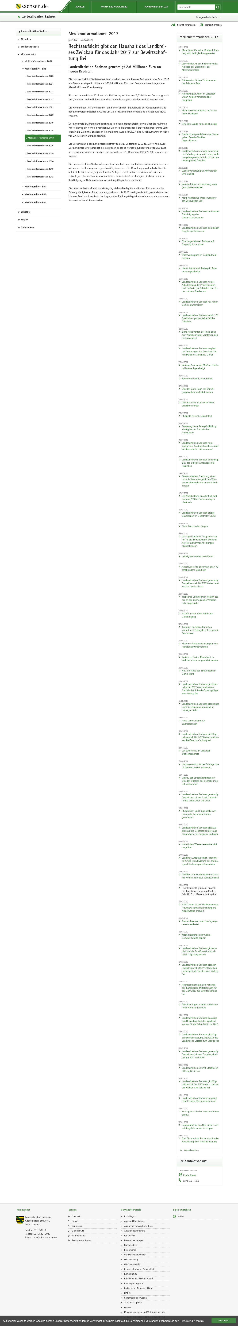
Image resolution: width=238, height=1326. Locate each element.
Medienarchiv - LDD (36, 195)
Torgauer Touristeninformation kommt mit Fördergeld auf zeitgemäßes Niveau (200, 630)
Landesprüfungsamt (133, 1283)
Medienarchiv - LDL (35, 202)
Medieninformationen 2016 (40, 146)
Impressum (77, 1226)
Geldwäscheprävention (135, 1255)
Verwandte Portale (131, 1210)
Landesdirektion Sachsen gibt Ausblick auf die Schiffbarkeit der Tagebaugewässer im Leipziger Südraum (200, 830)
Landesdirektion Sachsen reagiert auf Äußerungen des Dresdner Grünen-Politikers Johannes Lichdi (199, 351)
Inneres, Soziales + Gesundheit (139, 1269)
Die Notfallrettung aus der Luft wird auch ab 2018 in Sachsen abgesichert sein (199, 499)
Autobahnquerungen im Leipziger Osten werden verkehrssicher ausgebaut (198, 96)
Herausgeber (23, 1210)
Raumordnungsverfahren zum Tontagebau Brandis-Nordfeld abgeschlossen (200, 137)
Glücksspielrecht (132, 1264)
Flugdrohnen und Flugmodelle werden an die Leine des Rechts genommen (199, 814)
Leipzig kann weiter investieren (197, 556)
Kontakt (75, 1221)
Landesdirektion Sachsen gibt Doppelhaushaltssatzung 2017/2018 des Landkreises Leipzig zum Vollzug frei (200, 1037)
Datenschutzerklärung (76, 1320)
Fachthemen (27, 227)
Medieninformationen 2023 (40, 92)
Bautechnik (129, 1235)
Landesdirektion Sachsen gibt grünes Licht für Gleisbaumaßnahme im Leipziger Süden (200, 707)
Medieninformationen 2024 (40, 84)
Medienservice (28, 54)
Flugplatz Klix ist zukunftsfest (197, 416)
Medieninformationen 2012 (40, 177)
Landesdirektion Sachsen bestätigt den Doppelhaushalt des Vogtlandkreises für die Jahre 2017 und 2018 (200, 1021)
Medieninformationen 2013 (40, 169)
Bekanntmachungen (133, 1240)
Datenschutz (78, 1231)
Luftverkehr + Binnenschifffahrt (138, 1288)
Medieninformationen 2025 (40, 76)
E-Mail (181, 1216)
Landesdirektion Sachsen (39, 17)
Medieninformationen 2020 (40, 115)
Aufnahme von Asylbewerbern (138, 1226)
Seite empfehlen (182, 1210)
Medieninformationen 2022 (40, 100)
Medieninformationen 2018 (40, 131)
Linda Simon (189, 1175)
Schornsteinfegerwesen (135, 1298)
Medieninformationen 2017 (41, 138)
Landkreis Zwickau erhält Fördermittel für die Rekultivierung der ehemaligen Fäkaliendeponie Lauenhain (200, 860)
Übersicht (76, 1216)
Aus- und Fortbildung (134, 1221)
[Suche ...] (218, 7)
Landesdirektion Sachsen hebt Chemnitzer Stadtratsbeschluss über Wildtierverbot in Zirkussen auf (200, 446)
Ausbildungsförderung (134, 1231)
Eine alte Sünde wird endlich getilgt (199, 124)
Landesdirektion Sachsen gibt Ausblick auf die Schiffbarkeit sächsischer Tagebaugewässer (199, 951)
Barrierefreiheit (79, 1235)
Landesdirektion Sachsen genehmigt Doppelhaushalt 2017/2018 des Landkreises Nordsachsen (200, 583)
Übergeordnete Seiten (207, 17)
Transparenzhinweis (81, 1240)
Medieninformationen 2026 (38, 61)
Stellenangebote (30, 47)
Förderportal (130, 1250)
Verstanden (223, 1320)
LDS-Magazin (130, 1216)
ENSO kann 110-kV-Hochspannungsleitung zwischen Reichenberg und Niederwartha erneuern (200, 907)
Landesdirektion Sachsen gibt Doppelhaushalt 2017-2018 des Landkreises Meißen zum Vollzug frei (200, 737)
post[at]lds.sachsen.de (45, 1237)
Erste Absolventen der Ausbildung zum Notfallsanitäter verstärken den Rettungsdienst (200, 334)
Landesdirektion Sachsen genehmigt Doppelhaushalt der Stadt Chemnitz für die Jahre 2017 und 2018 (200, 797)
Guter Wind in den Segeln (195, 526)
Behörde (25, 212)
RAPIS (127, 1293)
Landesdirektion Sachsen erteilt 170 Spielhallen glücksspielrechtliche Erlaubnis (200, 318)
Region (24, 220)
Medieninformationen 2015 (40, 153)
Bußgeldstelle (130, 1245)
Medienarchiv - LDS (35, 69)
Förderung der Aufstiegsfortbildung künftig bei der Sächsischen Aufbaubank (199, 429)
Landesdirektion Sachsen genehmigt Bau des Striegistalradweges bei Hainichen (200, 462)
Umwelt (127, 1307)
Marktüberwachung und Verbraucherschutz (144, 1312)
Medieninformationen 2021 (40, 107)
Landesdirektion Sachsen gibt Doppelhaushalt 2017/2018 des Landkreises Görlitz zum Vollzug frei (200, 1084)
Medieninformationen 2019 (40, 123)
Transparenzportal (133, 1302)
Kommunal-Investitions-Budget (138, 1278)
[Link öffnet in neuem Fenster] (32, 8)
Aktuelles (26, 39)
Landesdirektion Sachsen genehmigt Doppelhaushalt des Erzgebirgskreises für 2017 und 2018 (200, 1054)
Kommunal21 (130, 1274)
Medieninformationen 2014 (40, 161)
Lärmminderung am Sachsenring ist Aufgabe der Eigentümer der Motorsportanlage (200, 66)
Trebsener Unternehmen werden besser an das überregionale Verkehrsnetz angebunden (200, 599)
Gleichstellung (131, 1259)
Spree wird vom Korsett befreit (197, 378)
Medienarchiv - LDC (35, 187)
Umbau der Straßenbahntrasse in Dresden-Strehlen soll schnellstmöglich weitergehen (200, 780)
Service (72, 1210)
